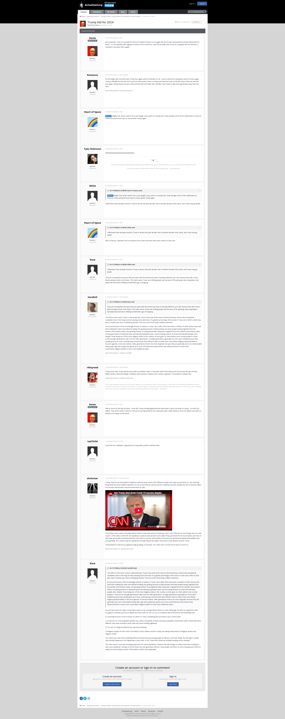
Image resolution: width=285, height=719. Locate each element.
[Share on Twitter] (85, 698)
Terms (136, 711)
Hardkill (92, 297)
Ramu (97, 25)
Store (133, 12)
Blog (123, 12)
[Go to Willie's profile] (93, 196)
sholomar (92, 478)
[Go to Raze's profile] (93, 270)
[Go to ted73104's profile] (93, 451)
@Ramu (108, 116)
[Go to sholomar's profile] (93, 488)
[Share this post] (202, 38)
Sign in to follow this (183, 22)
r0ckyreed (92, 367)
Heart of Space (92, 111)
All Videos (111, 12)
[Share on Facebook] (81, 698)
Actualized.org (127, 711)
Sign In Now (173, 684)
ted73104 (93, 441)
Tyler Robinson (92, 148)
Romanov (92, 74)
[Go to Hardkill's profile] (93, 307)
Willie (92, 185)
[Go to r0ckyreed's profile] (93, 378)
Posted (113, 38)
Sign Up (202, 4)
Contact (160, 711)
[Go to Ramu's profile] (83, 24)
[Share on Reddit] (88, 698)
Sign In (191, 4)
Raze (92, 259)
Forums (84, 12)
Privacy (143, 711)
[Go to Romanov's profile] (93, 85)
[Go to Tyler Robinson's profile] (93, 159)
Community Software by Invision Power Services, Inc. (142, 716)
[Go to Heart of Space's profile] (93, 122)
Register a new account (112, 684)
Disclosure (151, 711)
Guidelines (97, 12)
